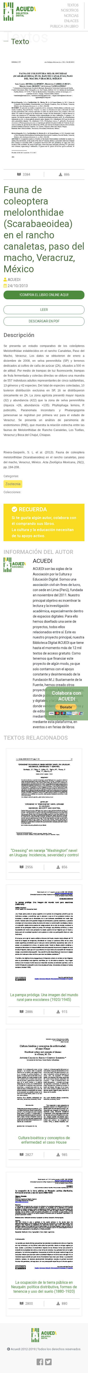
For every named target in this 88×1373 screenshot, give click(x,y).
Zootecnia (12, 484)
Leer (44, 310)
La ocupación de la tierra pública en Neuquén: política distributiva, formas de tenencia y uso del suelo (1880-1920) (44, 1287)
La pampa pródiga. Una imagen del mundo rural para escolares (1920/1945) (44, 997)
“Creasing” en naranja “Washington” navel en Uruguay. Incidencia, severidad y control (44, 852)
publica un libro (64, 26)
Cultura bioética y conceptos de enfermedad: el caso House (44, 1140)
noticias (71, 15)
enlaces (71, 20)
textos (72, 5)
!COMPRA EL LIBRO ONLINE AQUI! (44, 295)
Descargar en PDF (44, 321)
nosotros (69, 10)
